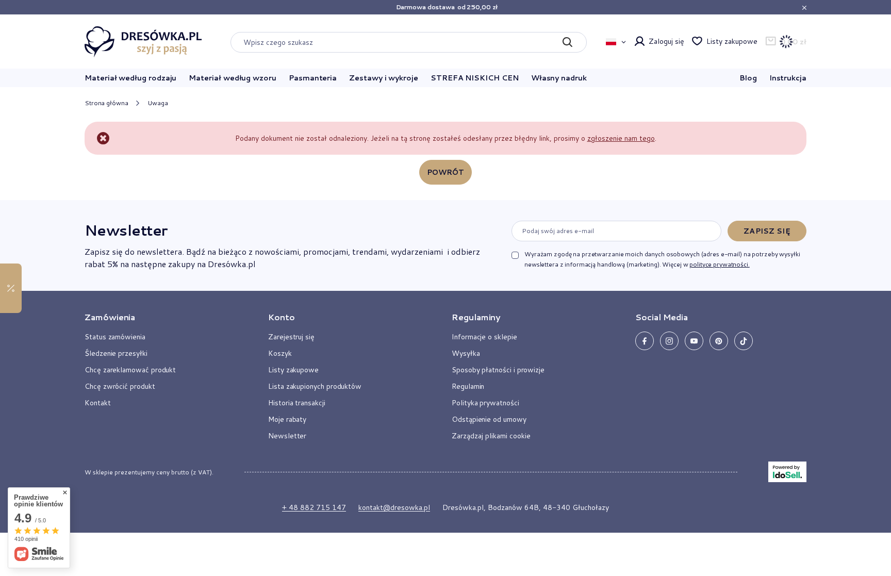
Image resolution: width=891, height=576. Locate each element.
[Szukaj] (567, 42)
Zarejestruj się (291, 337)
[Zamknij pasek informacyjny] (804, 7)
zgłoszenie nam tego (621, 138)
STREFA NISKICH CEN (475, 78)
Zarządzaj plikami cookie (491, 436)
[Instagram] (669, 341)
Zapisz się (767, 231)
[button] (164, 321)
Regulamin (468, 386)
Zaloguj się (666, 41)
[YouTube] (694, 341)
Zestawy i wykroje (383, 78)
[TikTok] (743, 341)
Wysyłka (466, 353)
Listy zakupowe (731, 41)
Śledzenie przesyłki (116, 353)
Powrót (446, 172)
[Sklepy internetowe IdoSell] (787, 472)
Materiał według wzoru (232, 78)
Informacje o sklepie (484, 337)
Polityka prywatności (485, 403)
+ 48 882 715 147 (314, 507)
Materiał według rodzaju (130, 78)
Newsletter (126, 230)
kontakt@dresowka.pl (394, 507)
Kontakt (98, 403)
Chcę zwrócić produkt (120, 386)
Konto (281, 317)
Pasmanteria (313, 78)
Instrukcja (787, 78)
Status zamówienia (115, 337)
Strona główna (106, 102)
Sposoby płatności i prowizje (498, 370)
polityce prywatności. (719, 264)
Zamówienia (110, 317)
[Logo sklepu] (143, 41)
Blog (748, 78)
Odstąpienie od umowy (489, 419)
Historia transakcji (296, 403)
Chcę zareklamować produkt (130, 370)
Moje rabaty (287, 419)
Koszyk (280, 353)
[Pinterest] (719, 341)
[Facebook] (644, 341)
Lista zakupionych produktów (314, 386)
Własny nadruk (559, 78)
